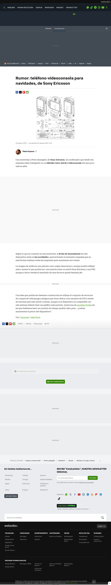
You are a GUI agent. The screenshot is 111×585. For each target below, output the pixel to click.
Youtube (103, 7)
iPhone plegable (49, 460)
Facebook (17, 92)
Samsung (25, 483)
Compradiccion (84, 542)
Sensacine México (38, 564)
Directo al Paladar (55, 536)
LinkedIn (100, 494)
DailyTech (35, 317)
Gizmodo (24, 317)
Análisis (25, 475)
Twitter (106, 7)
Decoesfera (83, 539)
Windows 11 (44, 490)
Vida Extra (23, 539)
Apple (7, 483)
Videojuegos (37, 324)
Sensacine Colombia (38, 569)
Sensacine (38, 536)
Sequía (40, 63)
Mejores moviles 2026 (33, 460)
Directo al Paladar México (55, 564)
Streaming (9, 475)
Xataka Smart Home (9, 546)
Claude (70, 460)
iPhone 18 (55, 63)
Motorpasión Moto (68, 540)
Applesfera (8, 542)
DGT (47, 63)
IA (75, 63)
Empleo (25, 490)
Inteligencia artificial (44, 484)
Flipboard (24, 92)
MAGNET (60, 7)
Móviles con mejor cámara (86, 460)
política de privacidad (86, 482)
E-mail (27, 92)
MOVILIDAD (49, 7)
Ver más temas (11, 496)
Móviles (28, 324)
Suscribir (92, 478)
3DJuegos (23, 536)
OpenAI (81, 63)
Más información (71, 583)
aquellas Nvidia (84, 305)
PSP (47, 324)
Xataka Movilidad (46, 479)
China (23, 63)
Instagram (99, 7)
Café (70, 63)
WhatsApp (87, 7)
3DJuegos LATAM (25, 564)
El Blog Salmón (99, 536)
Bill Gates (32, 63)
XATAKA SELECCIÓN (25, 7)
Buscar (102, 517)
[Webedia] (106, 1)
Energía (25, 479)
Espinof (37, 539)
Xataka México (10, 564)
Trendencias (83, 536)
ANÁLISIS (11, 7)
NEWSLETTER (71, 7)
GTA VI (63, 63)
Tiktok (91, 7)
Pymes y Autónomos (98, 540)
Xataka (7, 536)
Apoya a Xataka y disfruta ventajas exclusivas (72, 509)
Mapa (89, 63)
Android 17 (61, 460)
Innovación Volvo (59, 28)
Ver (56, 382)
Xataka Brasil (9, 567)
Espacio (43, 475)
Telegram (95, 7)
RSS (92, 494)
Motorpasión (68, 536)
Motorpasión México (68, 564)
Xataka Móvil (9, 539)
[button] (29, 151)
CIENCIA (39, 7)
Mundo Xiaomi (10, 550)
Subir (100, 526)
